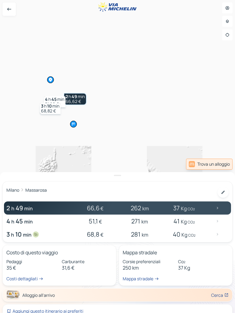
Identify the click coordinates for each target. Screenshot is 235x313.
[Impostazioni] (227, 21)
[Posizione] (227, 34)
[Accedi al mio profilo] (227, 7)
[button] (75, 99)
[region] (117, 156)
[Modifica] (223, 192)
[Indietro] (9, 9)
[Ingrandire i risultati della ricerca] (117, 175)
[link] (209, 164)
